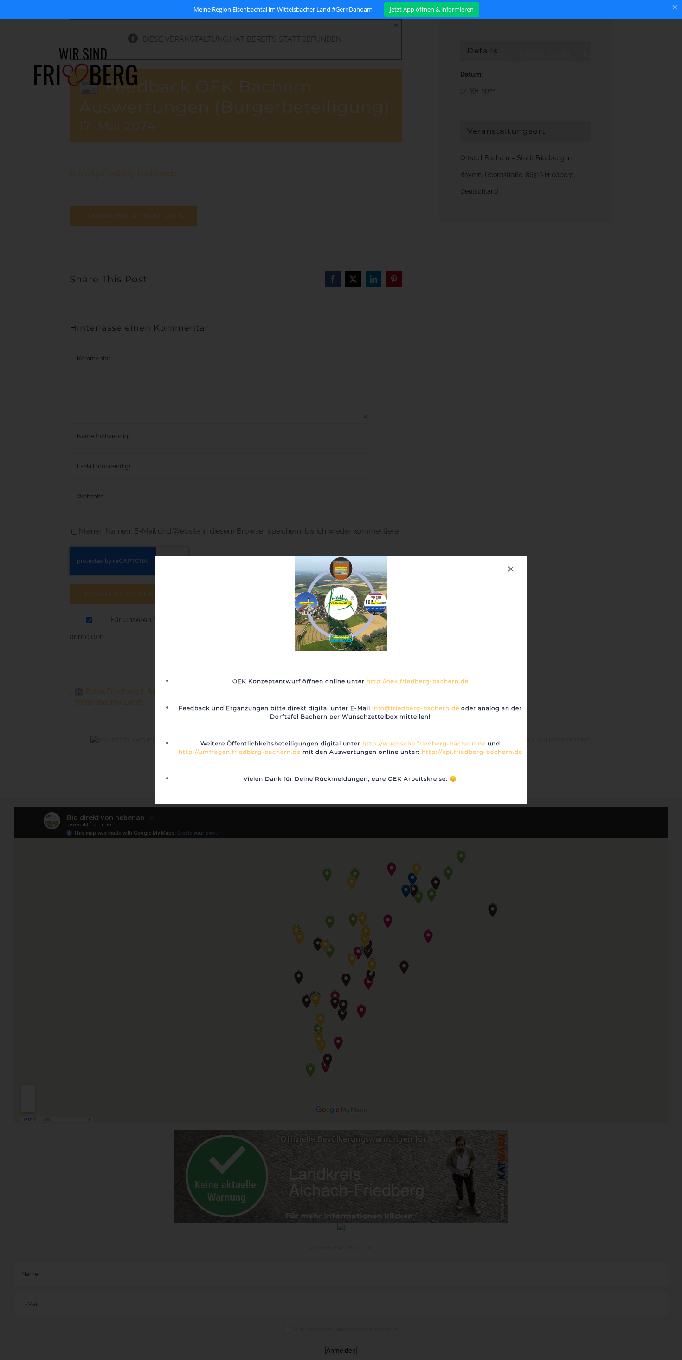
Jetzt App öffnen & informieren (432, 9)
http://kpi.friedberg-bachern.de (472, 751)
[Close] (510, 569)
